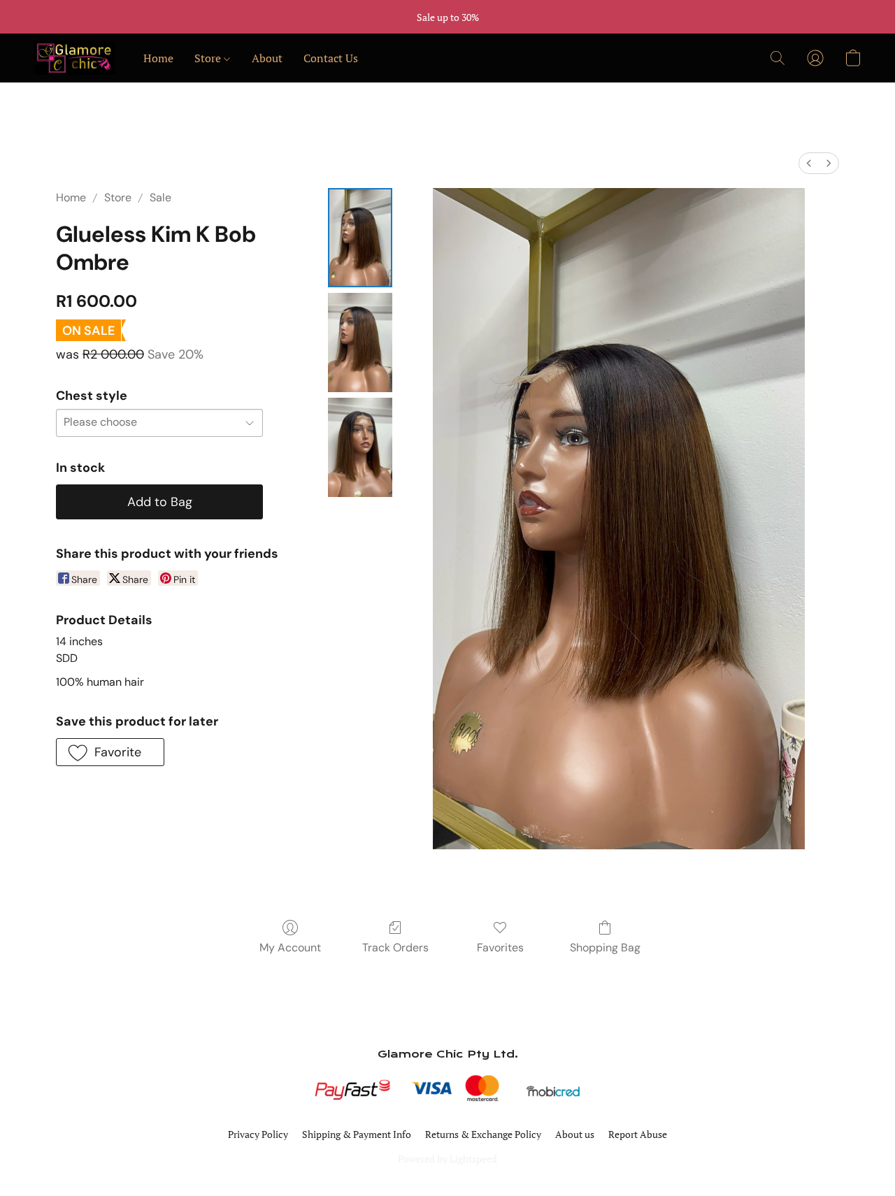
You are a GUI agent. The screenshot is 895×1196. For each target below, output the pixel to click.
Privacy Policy (258, 1134)
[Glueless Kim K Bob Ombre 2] (360, 447)
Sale (160, 197)
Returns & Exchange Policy (483, 1134)
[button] (74, 58)
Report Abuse (637, 1134)
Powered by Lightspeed (447, 1158)
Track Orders (395, 947)
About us (574, 1134)
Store (209, 58)
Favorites (500, 947)
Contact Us (330, 58)
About (267, 58)
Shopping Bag (605, 947)
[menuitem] (809, 163)
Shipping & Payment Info (356, 1134)
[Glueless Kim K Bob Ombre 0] (360, 237)
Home (158, 58)
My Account (290, 947)
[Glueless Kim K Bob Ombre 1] (360, 342)
